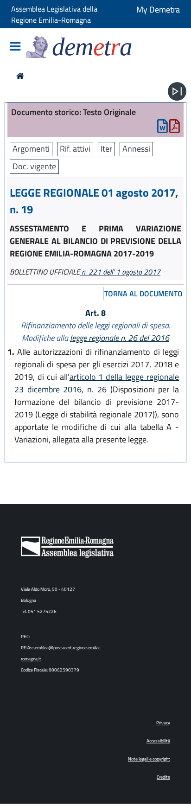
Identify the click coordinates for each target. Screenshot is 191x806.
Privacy (163, 722)
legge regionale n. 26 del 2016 (119, 338)
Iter (106, 148)
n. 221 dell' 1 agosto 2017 (120, 271)
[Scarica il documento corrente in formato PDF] (174, 128)
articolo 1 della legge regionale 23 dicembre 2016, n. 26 (96, 383)
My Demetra (158, 9)
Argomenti (31, 148)
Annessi (136, 148)
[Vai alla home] (20, 76)
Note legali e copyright (149, 758)
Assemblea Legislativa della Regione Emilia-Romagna (54, 14)
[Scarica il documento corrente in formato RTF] (162, 128)
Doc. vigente (34, 166)
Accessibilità (158, 740)
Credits (163, 777)
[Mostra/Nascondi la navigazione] (15, 47)
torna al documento (143, 293)
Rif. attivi (75, 148)
